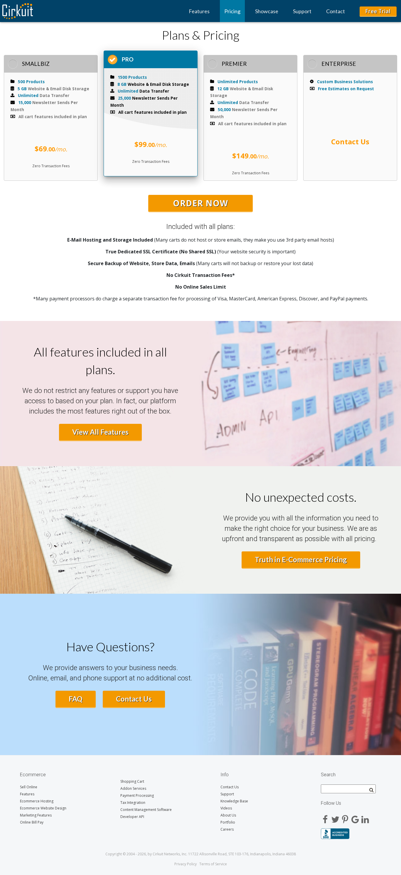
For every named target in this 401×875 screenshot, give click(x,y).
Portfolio (227, 822)
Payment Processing (137, 795)
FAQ (75, 699)
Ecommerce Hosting (36, 801)
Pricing (232, 11)
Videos (226, 808)
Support (302, 11)
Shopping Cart (132, 781)
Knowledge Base (234, 801)
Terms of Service (213, 863)
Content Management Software (146, 809)
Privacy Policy (185, 863)
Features (199, 11)
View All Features (100, 432)
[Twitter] (335, 817)
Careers (227, 829)
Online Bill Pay (31, 822)
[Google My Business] (355, 817)
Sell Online (28, 786)
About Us (228, 815)
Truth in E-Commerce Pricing (301, 559)
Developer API (132, 816)
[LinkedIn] (365, 817)
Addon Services (133, 788)
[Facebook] (325, 817)
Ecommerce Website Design (43, 808)
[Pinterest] (345, 817)
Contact (335, 11)
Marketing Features (36, 815)
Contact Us (134, 699)
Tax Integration (132, 802)
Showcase (266, 11)
